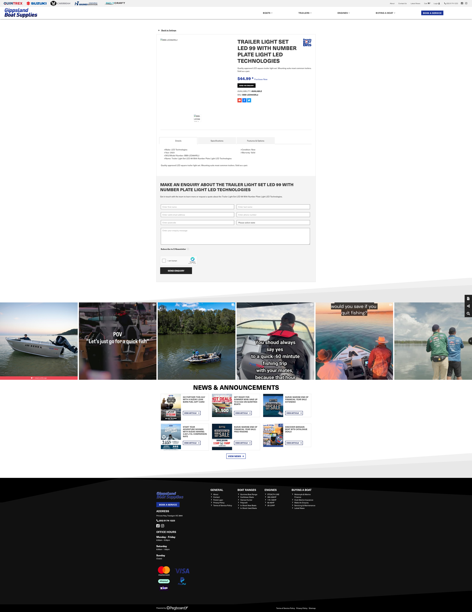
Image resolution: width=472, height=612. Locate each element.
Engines (271, 490)
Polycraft (244, 502)
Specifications (217, 140)
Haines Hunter (246, 500)
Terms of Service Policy (222, 505)
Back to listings (168, 30)
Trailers (304, 12)
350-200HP (271, 497)
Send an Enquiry (246, 85)
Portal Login (218, 500)
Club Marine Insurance (303, 500)
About (392, 3)
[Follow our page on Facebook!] (462, 3)
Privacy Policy (218, 502)
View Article (190, 413)
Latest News (415, 3)
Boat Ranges (246, 490)
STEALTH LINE (273, 494)
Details (178, 140)
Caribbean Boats (247, 497)
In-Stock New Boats (248, 505)
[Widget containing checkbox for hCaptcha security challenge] (178, 260)
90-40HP (270, 502)
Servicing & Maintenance (304, 505)
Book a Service (432, 13)
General (216, 490)
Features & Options (255, 140)
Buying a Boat (302, 490)
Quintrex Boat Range (248, 494)
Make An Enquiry (301, 502)
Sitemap (312, 608)
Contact (216, 497)
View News (234, 456)
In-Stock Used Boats (248, 508)
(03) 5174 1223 (167, 520)
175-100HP (271, 500)
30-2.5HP (271, 505)
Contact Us (402, 3)
